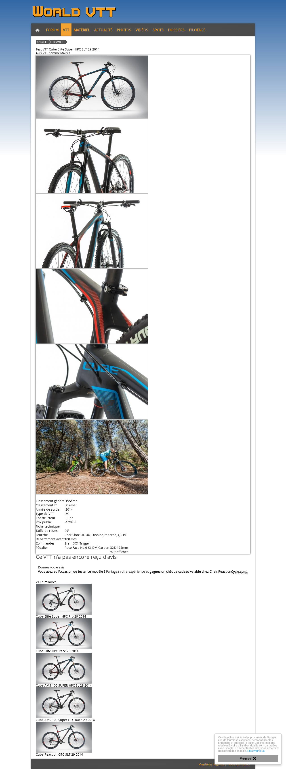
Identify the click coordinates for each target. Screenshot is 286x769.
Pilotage (197, 29)
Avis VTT (42, 53)
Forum (52, 29)
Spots (158, 29)
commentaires (59, 53)
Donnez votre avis (51, 567)
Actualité (103, 29)
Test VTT (58, 42)
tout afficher (119, 552)
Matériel (82, 29)
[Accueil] (37, 29)
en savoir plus (239, 573)
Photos (124, 29)
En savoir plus (256, 750)
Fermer (246, 758)
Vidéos (142, 29)
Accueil (41, 42)
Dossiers (176, 29)
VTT (66, 29)
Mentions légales (211, 764)
